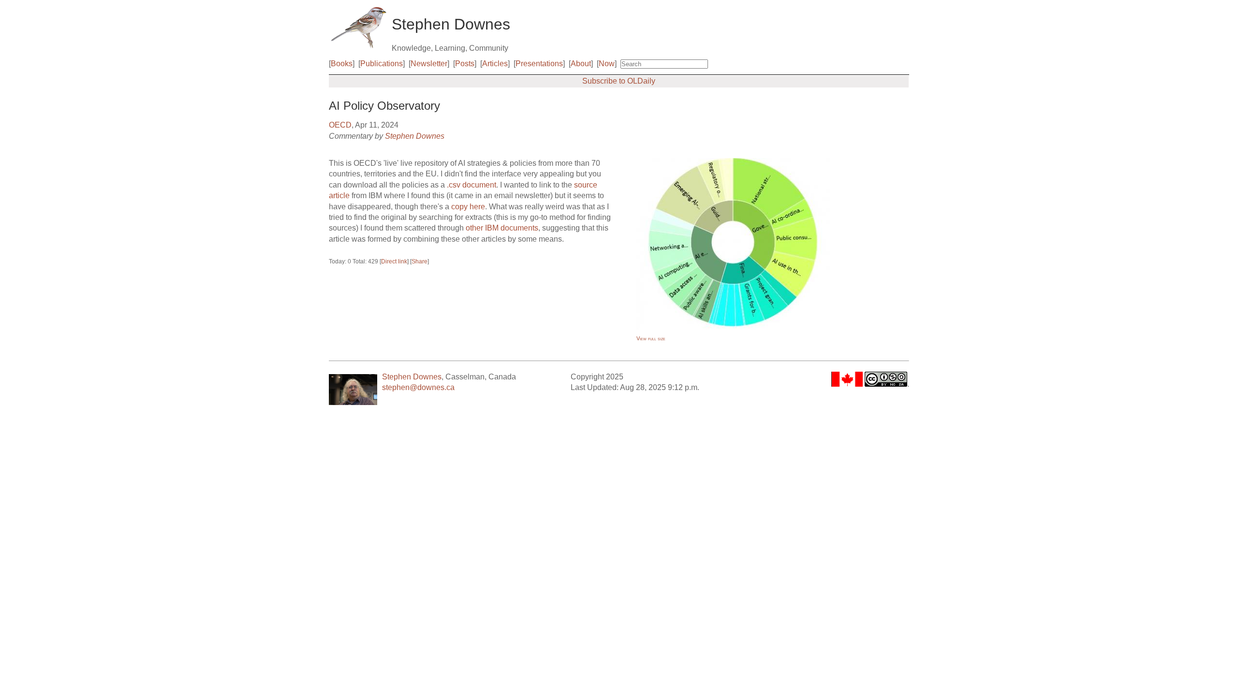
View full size (650, 338)
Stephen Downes (414, 136)
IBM (492, 228)
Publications (381, 63)
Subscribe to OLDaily (618, 81)
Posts (464, 63)
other (474, 228)
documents (519, 228)
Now (607, 63)
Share (419, 261)
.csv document (471, 185)
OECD (340, 125)
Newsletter (429, 63)
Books (342, 63)
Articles (495, 63)
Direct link (394, 261)
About (581, 63)
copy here (468, 207)
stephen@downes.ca (418, 387)
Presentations (539, 63)
